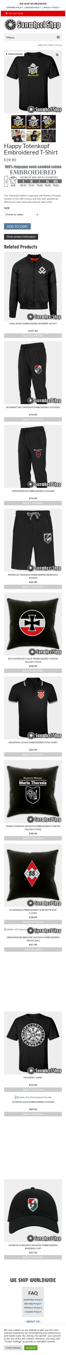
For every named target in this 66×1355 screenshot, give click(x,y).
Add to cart (17, 226)
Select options (33, 335)
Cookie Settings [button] (13, 1348)
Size (7, 208)
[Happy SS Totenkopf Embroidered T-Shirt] (18, 136)
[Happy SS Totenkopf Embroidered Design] (18, 122)
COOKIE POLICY (33, 1311)
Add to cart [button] (33, 949)
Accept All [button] (31, 1348)
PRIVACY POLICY (52, 8)
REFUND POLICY (33, 8)
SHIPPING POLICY (14, 8)
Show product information (21, 236)
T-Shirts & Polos (54, 45)
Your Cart (15, 13)
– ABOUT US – (33, 1321)
